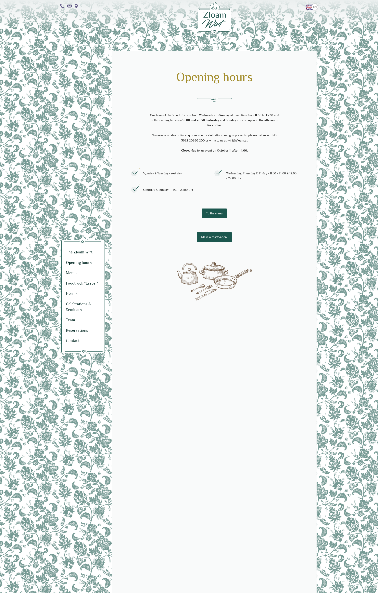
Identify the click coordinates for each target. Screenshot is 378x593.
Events (72, 293)
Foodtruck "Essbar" (82, 283)
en (315, 7)
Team (70, 320)
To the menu (214, 213)
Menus (71, 273)
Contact (73, 340)
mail (69, 6)
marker (76, 6)
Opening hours (79, 262)
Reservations (77, 330)
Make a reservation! (214, 237)
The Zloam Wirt (79, 252)
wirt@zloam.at (237, 140)
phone (62, 6)
